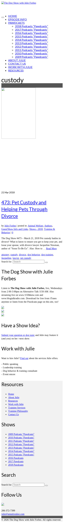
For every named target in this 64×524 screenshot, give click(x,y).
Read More (51, 248)
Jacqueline (6, 258)
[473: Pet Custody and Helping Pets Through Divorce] (32, 139)
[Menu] (2, 17)
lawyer (16, 258)
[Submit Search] (46, 262)
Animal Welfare (35, 225)
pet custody (25, 258)
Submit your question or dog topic (18, 335)
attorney (5, 254)
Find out (24, 358)
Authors (48, 225)
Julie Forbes (10, 225)
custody (14, 254)
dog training (47, 254)
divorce (22, 254)
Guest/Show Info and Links (14, 229)
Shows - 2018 (36, 229)
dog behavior (33, 254)
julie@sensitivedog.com (12, 514)
